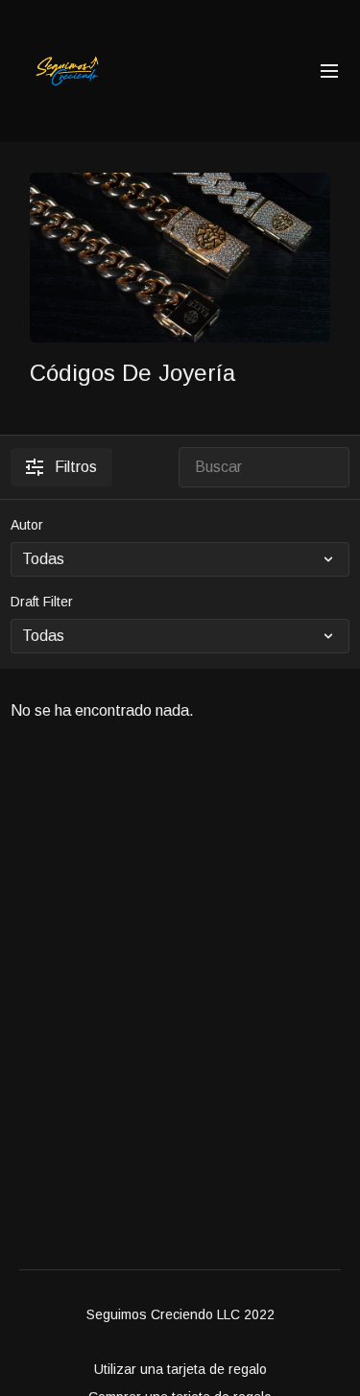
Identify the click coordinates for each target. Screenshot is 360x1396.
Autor (27, 524)
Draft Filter (42, 601)
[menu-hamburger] (329, 71)
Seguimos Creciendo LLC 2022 (180, 1314)
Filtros (76, 467)
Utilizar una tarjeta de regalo (180, 1369)
